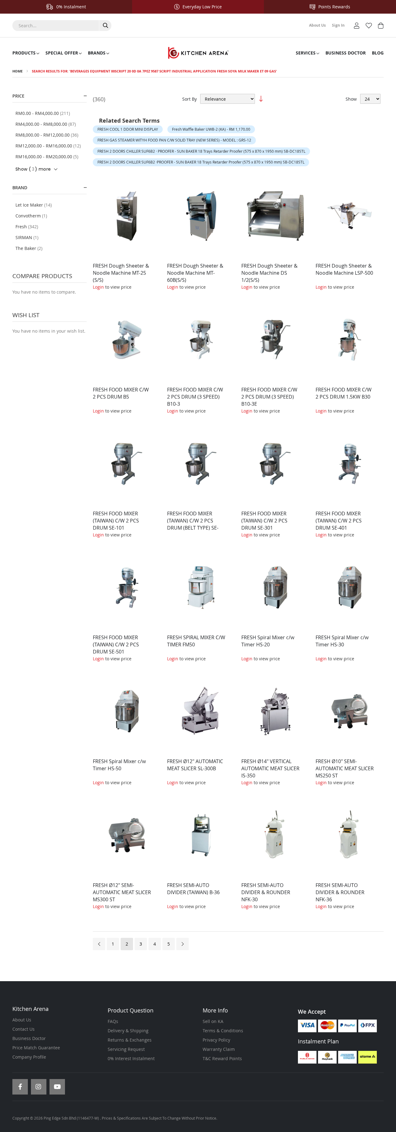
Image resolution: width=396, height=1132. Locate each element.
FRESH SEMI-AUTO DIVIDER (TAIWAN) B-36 (193, 889)
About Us (21, 1020)
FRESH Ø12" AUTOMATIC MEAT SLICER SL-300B (195, 765)
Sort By (189, 99)
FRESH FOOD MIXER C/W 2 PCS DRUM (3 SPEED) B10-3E (269, 396)
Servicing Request (126, 1049)
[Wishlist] (369, 25)
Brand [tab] (19, 187)
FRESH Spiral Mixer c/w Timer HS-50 (119, 765)
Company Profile (29, 1057)
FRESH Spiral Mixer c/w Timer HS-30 (342, 641)
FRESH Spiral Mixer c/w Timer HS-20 (267, 641)
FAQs (113, 1021)
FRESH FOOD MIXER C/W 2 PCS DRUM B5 (121, 393)
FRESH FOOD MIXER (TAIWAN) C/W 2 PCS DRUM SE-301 (264, 520)
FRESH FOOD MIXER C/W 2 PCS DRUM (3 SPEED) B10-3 (195, 396)
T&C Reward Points (222, 1058)
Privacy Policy (216, 1040)
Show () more (33, 169)
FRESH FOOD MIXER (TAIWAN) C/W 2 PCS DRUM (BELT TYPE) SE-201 (192, 524)
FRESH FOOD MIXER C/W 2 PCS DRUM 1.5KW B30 (344, 393)
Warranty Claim (219, 1049)
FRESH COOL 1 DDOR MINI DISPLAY (127, 129)
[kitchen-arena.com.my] (198, 53)
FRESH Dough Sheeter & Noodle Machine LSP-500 (344, 269)
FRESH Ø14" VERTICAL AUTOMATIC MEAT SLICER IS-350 (270, 768)
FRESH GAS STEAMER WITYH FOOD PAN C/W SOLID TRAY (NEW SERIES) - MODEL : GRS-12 (174, 140)
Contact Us (23, 1029)
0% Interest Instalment (131, 1058)
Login (98, 287)
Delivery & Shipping (128, 1031)
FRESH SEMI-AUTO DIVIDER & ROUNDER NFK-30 (265, 892)
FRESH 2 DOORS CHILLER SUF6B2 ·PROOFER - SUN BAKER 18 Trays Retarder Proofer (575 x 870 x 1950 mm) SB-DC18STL (200, 162)
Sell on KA (213, 1021)
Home (17, 71)
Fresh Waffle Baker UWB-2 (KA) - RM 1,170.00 (211, 129)
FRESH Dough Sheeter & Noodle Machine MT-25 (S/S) (121, 272)
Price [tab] (18, 96)
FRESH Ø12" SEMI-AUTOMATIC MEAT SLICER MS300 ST (122, 892)
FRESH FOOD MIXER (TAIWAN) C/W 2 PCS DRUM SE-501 (116, 644)
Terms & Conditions (223, 1031)
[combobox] (61, 25)
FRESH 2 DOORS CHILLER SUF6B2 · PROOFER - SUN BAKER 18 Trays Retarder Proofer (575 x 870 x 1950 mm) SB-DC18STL (201, 151)
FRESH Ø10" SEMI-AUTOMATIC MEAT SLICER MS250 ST (345, 768)
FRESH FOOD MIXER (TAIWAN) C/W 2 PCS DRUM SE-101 (116, 520)
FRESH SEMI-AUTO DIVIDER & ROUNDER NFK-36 (340, 892)
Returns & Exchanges (130, 1040)
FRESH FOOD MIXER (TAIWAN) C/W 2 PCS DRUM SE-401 (339, 520)
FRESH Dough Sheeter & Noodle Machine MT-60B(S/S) (195, 272)
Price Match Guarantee (36, 1048)
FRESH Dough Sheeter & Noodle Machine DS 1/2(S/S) (269, 272)
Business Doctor (29, 1038)
